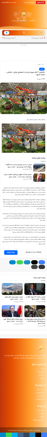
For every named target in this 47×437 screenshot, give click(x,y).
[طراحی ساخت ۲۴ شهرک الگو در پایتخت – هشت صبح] (34, 289)
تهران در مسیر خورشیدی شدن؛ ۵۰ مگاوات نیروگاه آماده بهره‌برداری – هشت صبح (18, 165)
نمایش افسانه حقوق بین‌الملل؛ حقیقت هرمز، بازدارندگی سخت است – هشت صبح (18, 175)
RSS (42, 414)
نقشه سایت (40, 410)
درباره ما (41, 375)
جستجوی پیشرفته (38, 420)
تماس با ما (40, 372)
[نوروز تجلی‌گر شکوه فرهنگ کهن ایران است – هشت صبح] (12, 311)
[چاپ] (34, 267)
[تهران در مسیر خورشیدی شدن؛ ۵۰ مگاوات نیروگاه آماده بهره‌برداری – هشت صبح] (39, 168)
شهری (39, 64)
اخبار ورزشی (40, 396)
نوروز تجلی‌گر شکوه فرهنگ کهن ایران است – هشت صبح (13, 320)
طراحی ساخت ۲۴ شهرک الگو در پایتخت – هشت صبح (35, 298)
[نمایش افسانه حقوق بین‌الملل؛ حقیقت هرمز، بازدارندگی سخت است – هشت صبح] (39, 177)
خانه (43, 64)
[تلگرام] (12, 262)
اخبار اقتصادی (40, 393)
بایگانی (42, 417)
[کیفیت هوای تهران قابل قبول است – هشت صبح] (12, 289)
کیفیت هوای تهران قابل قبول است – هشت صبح (14, 298)
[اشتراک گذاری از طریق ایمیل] (41, 267)
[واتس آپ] (20, 262)
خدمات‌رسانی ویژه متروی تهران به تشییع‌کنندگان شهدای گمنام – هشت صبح (35, 321)
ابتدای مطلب (23, 45)
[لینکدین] (27, 262)
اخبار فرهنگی (40, 399)
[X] (34, 262)
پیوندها (41, 378)
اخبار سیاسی (40, 389)
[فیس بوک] (41, 262)
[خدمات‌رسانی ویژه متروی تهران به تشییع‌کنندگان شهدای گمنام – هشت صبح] (34, 311)
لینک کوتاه (11, 252)
